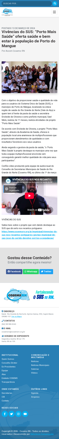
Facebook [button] (15, 271)
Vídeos (34, 373)
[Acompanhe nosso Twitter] (12, 414)
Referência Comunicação (42, 434)
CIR (3, 397)
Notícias (35, 361)
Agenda (34, 393)
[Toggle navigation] (54, 12)
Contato (5, 401)
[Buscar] (54, 3)
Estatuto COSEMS (10, 378)
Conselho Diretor (9, 363)
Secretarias (7, 393)
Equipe (5, 370)
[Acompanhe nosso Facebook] (5, 414)
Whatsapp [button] (31, 271)
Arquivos (35, 397)
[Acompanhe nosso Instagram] (18, 414)
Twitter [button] (47, 271)
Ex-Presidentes (9, 367)
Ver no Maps (16, 316)
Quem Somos (8, 359)
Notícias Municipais (40, 365)
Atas (4, 374)
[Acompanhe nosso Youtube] (25, 414)
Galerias (35, 369)
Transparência (8, 382)
